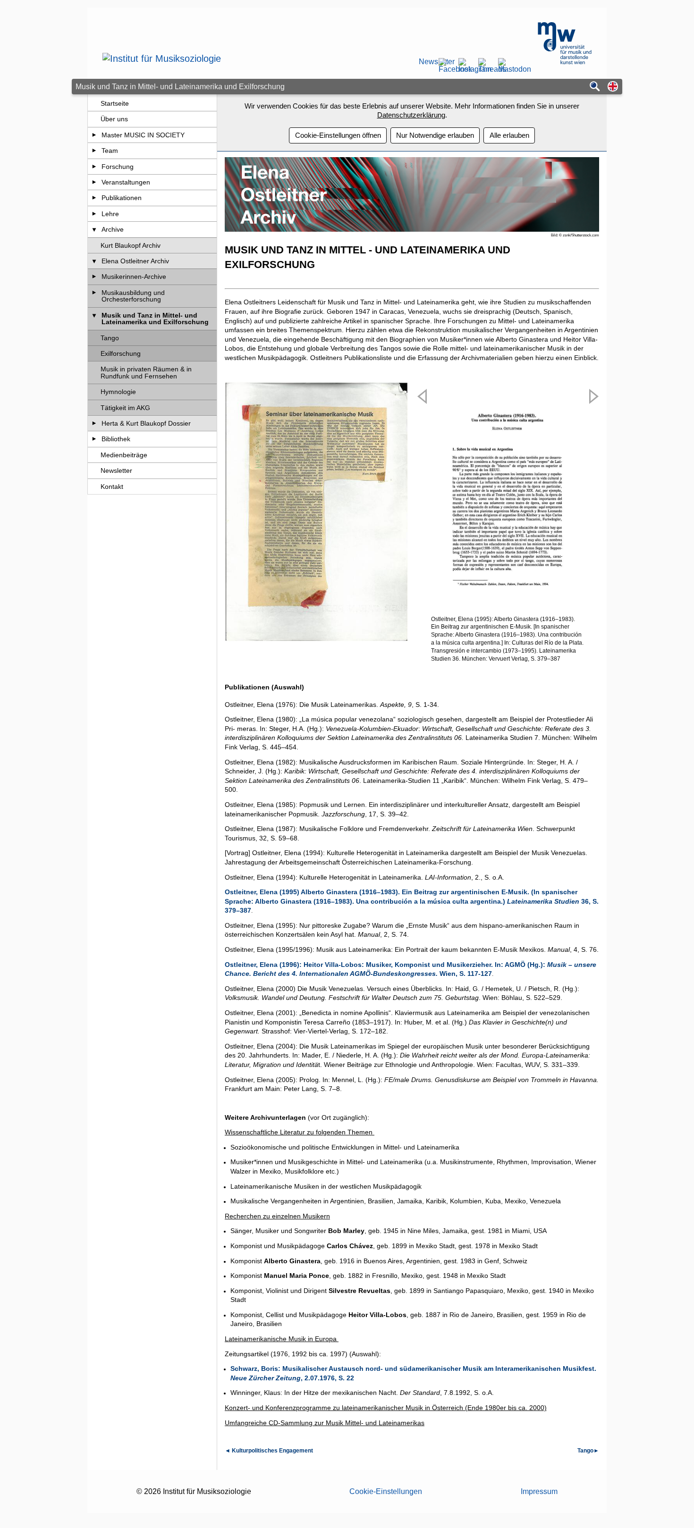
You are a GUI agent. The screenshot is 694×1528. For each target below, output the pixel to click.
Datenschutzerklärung (411, 115)
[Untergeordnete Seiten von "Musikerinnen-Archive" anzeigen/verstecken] (94, 276)
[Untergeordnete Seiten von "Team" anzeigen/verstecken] (94, 150)
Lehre (110, 214)
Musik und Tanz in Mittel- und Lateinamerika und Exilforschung (155, 318)
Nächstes (592, 532)
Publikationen (122, 197)
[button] (612, 87)
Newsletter (425, 62)
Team (110, 150)
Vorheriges (423, 532)
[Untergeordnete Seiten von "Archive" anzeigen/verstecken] (94, 229)
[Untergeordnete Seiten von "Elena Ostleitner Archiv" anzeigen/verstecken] (94, 261)
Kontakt (112, 486)
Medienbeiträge (124, 455)
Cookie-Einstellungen (385, 1491)
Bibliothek (116, 439)
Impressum (539, 1491)
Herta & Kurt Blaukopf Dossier (146, 423)
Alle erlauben (509, 135)
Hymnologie (118, 391)
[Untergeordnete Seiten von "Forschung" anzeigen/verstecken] (94, 166)
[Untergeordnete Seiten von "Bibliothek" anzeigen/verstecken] (94, 438)
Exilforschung (121, 353)
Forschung (118, 166)
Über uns (114, 119)
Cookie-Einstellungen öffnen (338, 135)
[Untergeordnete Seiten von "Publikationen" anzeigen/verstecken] (94, 197)
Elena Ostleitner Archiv (135, 261)
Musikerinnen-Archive (134, 276)
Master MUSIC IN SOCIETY (143, 135)
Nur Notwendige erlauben (435, 135)
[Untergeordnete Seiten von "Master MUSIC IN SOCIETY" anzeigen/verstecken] (94, 135)
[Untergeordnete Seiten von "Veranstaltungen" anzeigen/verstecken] (94, 182)
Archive (113, 229)
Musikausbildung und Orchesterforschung (133, 296)
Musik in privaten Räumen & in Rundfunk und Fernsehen (146, 372)
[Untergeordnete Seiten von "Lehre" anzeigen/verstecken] (94, 213)
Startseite (115, 103)
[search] (594, 87)
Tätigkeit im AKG (125, 407)
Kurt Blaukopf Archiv (131, 245)
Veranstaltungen (126, 182)
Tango (110, 338)
